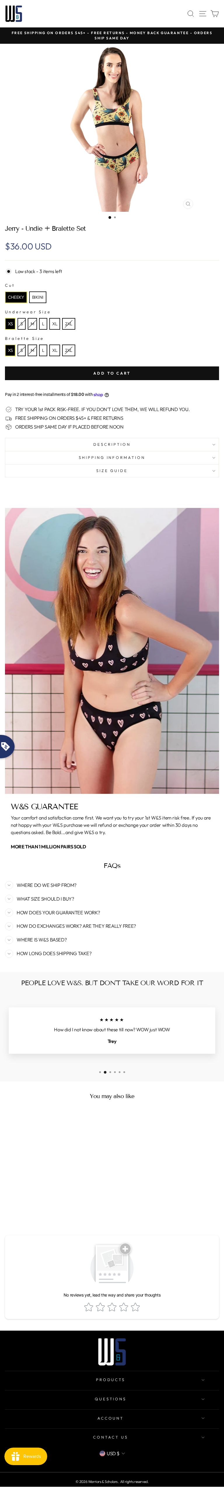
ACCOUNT (110, 1418)
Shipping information (112, 457)
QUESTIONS (111, 1399)
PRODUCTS (110, 1379)
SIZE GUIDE (112, 470)
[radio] (16, 297)
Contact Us (110, 1437)
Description (112, 444)
